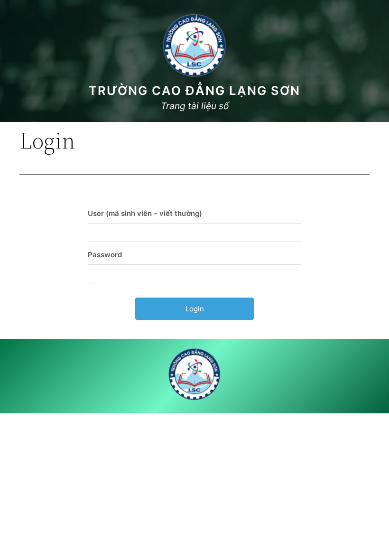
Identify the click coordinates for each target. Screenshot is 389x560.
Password (105, 254)
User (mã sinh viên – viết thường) (145, 213)
